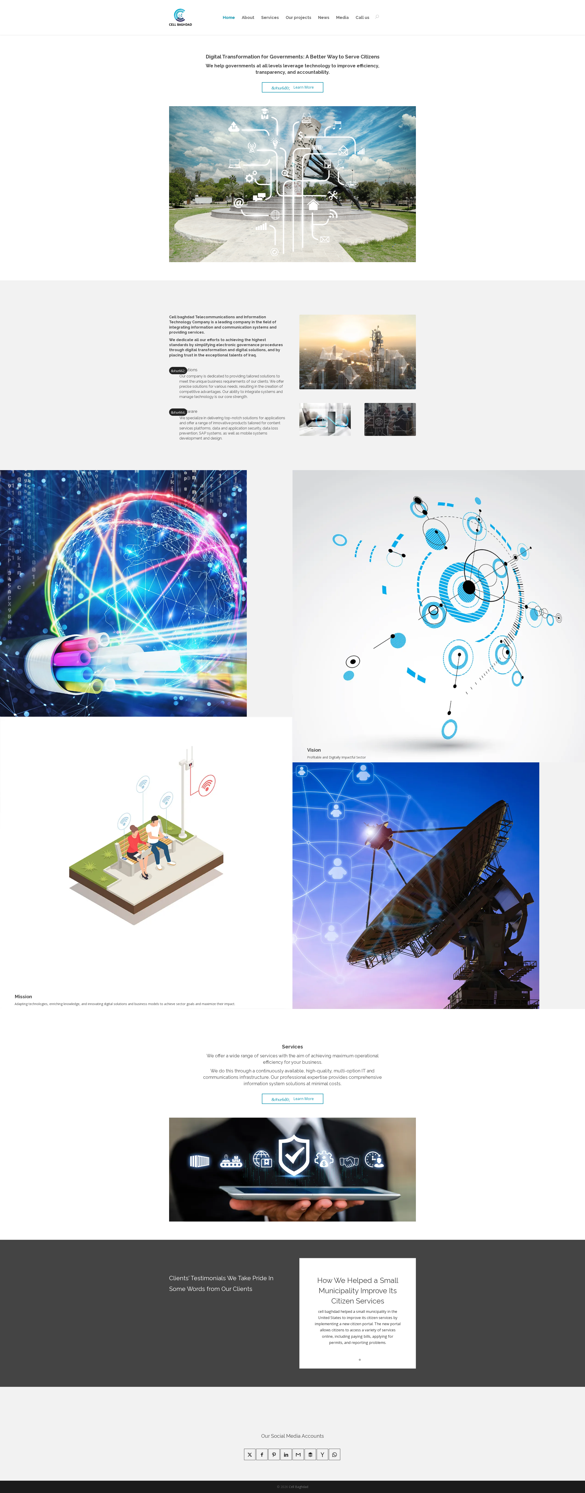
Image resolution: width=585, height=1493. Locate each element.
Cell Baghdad (298, 1487)
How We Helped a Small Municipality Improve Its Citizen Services (357, 1290)
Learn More (292, 87)
